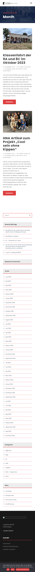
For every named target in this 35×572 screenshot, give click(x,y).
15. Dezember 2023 (9, 67)
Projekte (19, 69)
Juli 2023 (8, 401)
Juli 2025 (8, 324)
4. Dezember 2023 (9, 153)
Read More (9, 102)
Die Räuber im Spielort (12, 236)
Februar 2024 (9, 380)
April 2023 (8, 414)
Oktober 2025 (10, 311)
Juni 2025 (8, 328)
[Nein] (33, 567)
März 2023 (8, 418)
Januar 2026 (9, 298)
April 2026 (8, 285)
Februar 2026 (9, 294)
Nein (12, 569)
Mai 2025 (8, 332)
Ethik (7, 463)
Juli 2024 (8, 363)
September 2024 (11, 358)
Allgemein (8, 69)
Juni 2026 (8, 277)
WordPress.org (10, 504)
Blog (14, 69)
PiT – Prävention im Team (13, 240)
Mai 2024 (8, 371)
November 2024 (10, 354)
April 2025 (8, 337)
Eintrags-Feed (10, 495)
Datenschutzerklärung (10, 546)
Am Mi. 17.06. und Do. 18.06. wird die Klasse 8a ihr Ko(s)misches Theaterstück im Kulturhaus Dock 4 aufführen (19, 246)
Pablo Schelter (25, 67)
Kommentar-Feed (11, 500)
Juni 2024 (8, 367)
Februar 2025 (9, 345)
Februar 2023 (9, 423)
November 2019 (10, 435)
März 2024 (9, 375)
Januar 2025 (9, 350)
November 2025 (10, 307)
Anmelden (9, 491)
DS (6, 459)
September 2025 (10, 315)
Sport (7, 476)
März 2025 (8, 341)
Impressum (7, 543)
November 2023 (10, 393)
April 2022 (8, 431)
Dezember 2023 (10, 388)
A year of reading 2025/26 (13, 252)
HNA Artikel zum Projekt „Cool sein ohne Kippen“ (16, 144)
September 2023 (10, 397)
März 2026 (9, 290)
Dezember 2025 (10, 302)
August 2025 (9, 320)
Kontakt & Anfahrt (9, 549)
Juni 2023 (8, 405)
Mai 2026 (8, 281)
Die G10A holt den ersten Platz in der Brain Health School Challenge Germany (18, 231)
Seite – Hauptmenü (11, 472)
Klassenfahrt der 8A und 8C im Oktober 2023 (17, 59)
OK (8, 569)
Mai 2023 (8, 410)
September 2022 (10, 427)
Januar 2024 (9, 384)
